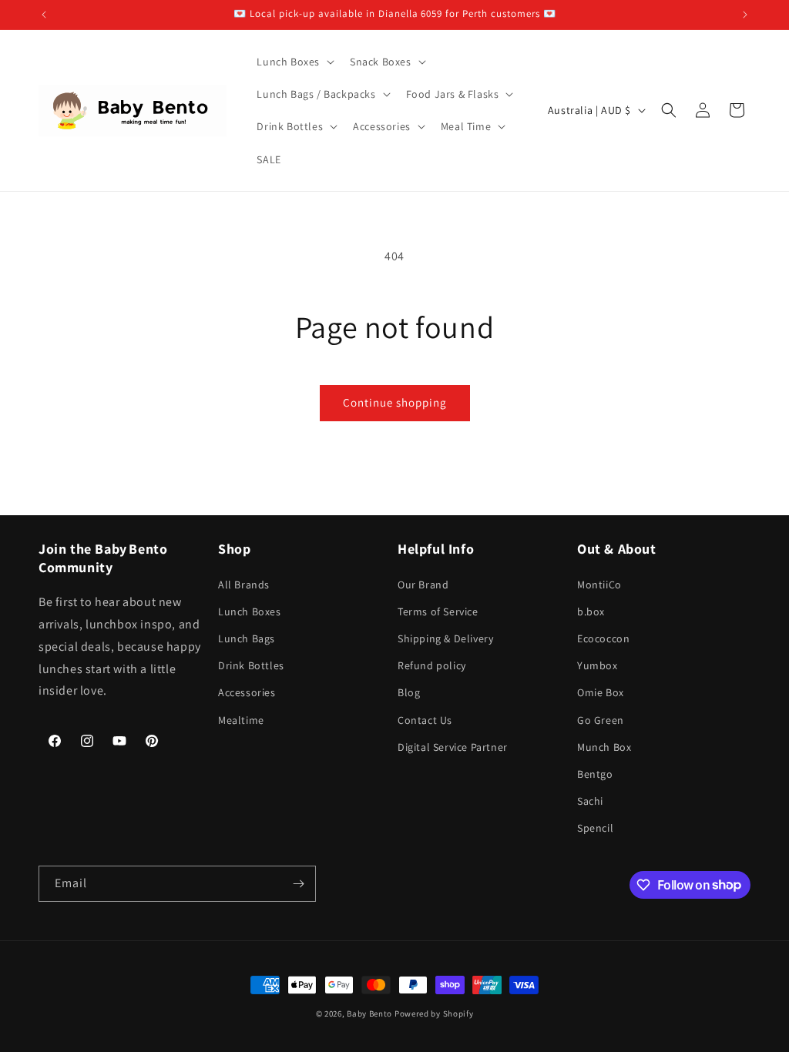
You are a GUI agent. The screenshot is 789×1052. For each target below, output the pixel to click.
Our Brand (423, 584)
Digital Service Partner (453, 747)
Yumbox (597, 665)
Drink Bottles (251, 665)
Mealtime (241, 720)
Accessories (247, 692)
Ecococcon (603, 638)
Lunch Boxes (249, 611)
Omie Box (600, 692)
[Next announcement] (745, 14)
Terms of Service (438, 611)
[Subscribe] (298, 884)
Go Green (600, 720)
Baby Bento (369, 1013)
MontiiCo (599, 584)
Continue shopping (395, 402)
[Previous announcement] (44, 14)
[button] (294, 61)
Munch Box (604, 747)
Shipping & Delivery (445, 638)
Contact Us (425, 720)
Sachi (590, 801)
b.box (591, 611)
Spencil (595, 828)
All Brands (244, 584)
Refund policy (432, 665)
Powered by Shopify (434, 1013)
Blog (409, 692)
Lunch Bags (246, 638)
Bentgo (595, 774)
